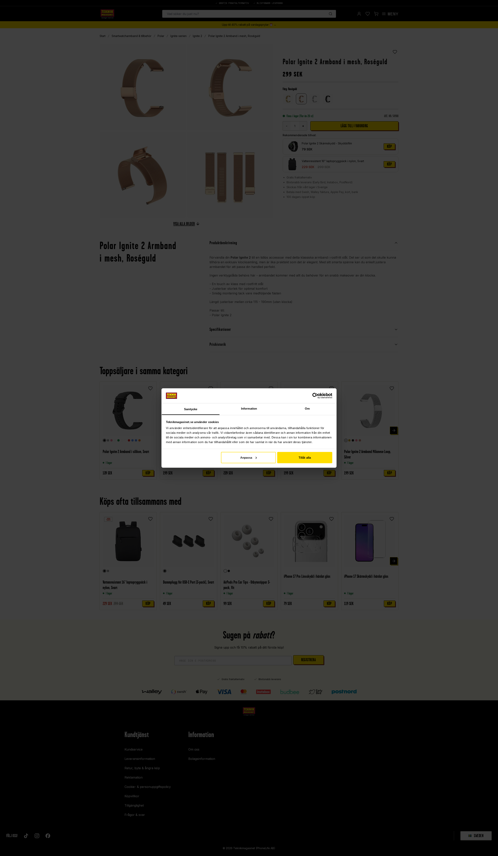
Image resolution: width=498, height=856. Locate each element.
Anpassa (246, 457)
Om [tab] (307, 408)
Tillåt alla (305, 457)
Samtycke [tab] (190, 409)
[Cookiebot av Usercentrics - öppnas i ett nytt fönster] (315, 396)
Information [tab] (249, 408)
